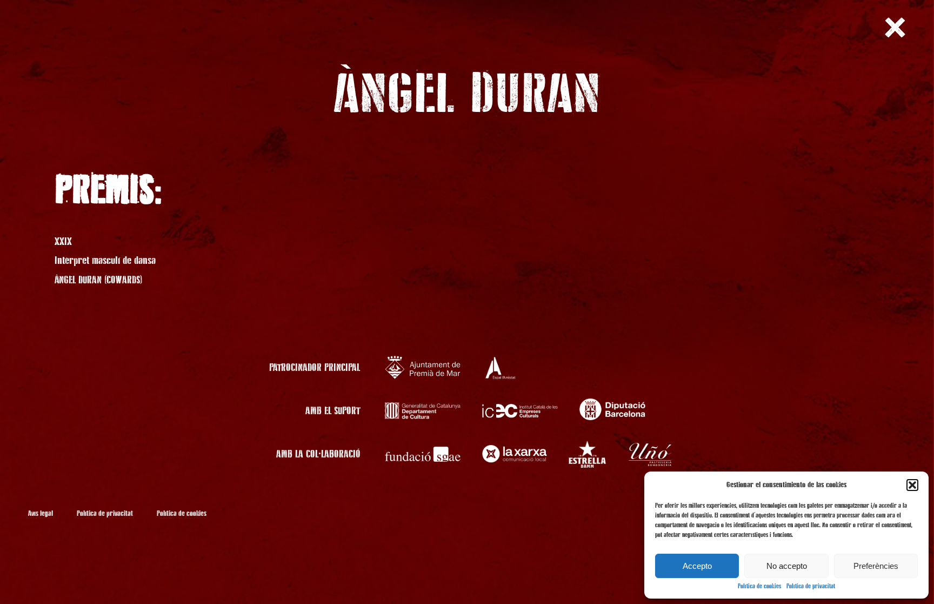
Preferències (875, 565)
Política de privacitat (810, 586)
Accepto (697, 565)
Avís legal (40, 513)
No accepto (786, 565)
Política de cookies (759, 586)
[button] (912, 485)
